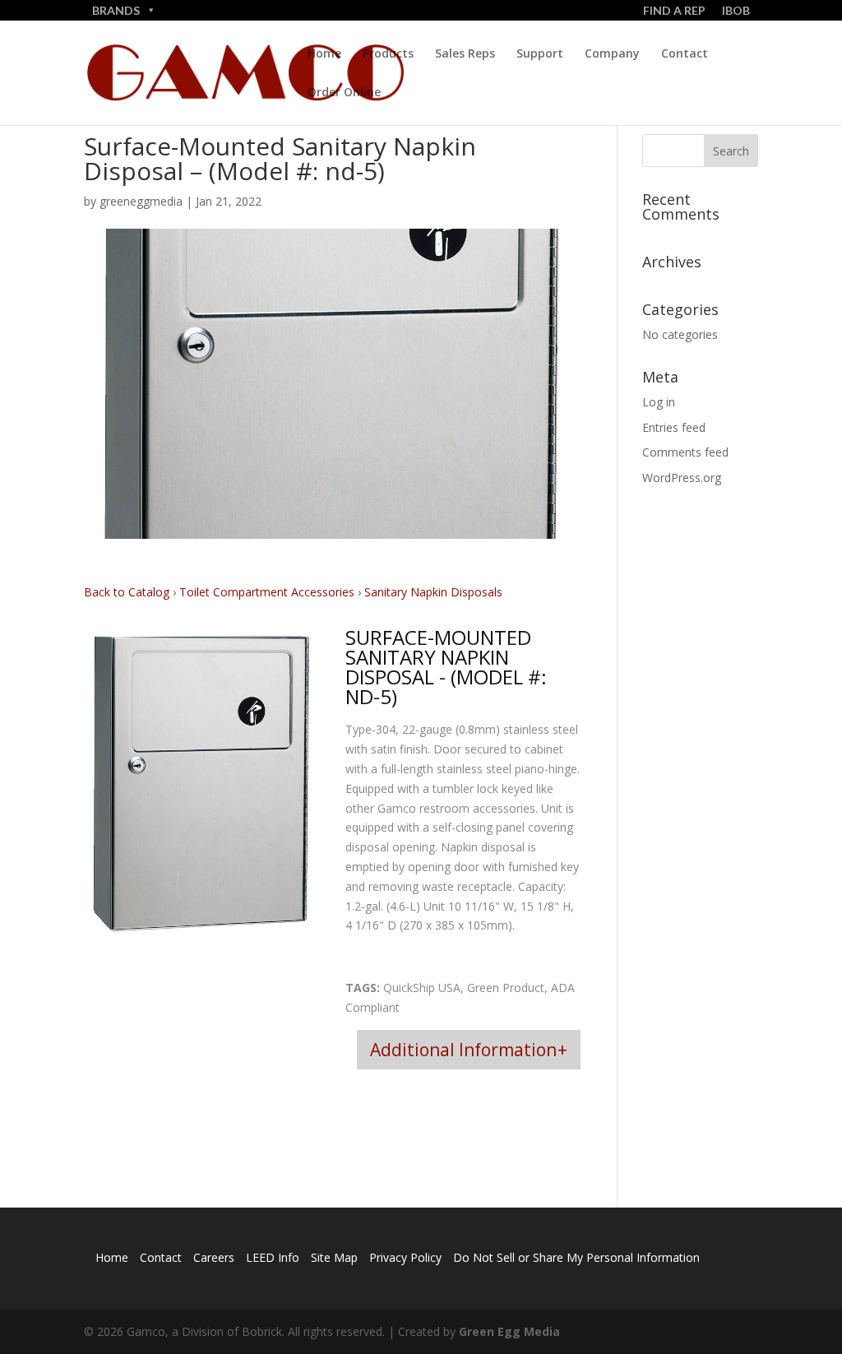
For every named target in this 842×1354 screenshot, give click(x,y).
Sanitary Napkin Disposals (433, 592)
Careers (213, 1257)
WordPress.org (681, 477)
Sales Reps (465, 54)
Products (388, 54)
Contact (684, 54)
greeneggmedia (141, 201)
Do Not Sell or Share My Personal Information (576, 1257)
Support (539, 54)
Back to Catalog (128, 592)
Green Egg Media (509, 1331)
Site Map (334, 1257)
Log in (658, 402)
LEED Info (272, 1257)
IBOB (736, 10)
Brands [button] (116, 10)
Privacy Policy (405, 1257)
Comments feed (685, 452)
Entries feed (674, 427)
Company (612, 54)
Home (324, 54)
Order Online (344, 93)
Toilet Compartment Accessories (268, 592)
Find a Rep (674, 10)
